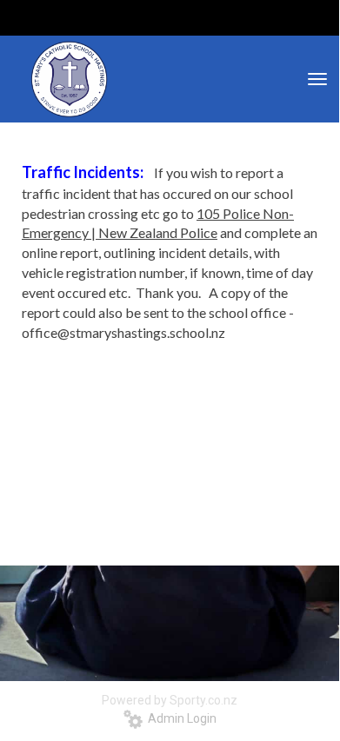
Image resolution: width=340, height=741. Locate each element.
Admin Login (180, 718)
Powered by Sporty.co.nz (169, 700)
